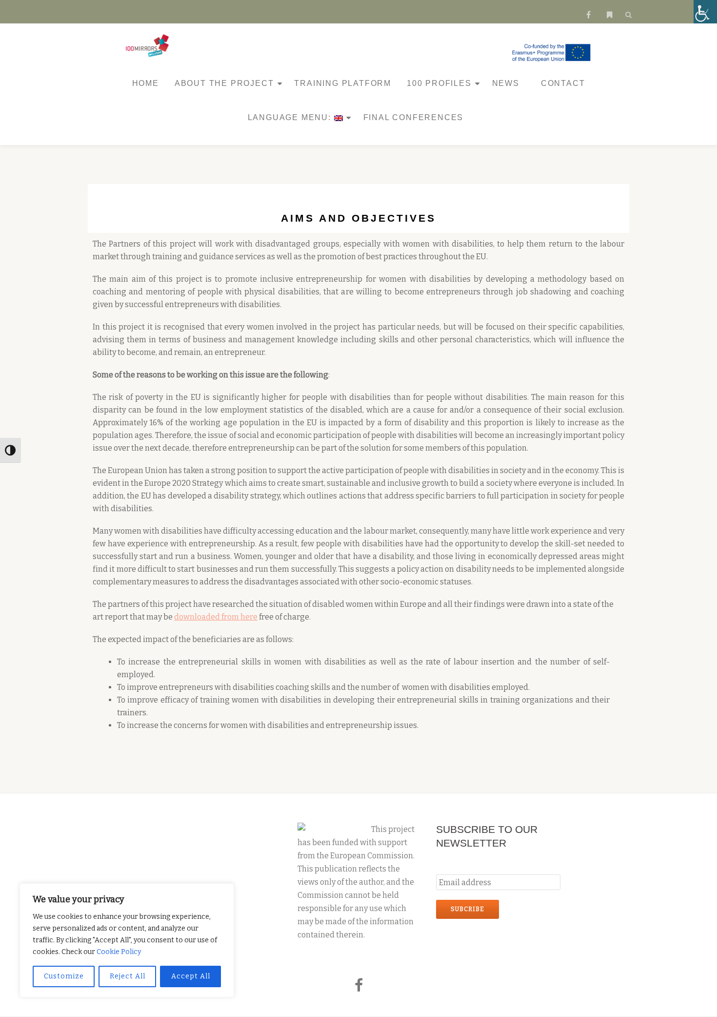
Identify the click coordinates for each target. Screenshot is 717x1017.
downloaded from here (216, 617)
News (505, 83)
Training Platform (342, 83)
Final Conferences (413, 117)
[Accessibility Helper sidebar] (705, 11)
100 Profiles (439, 83)
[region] (127, 940)
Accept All (190, 976)
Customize (64, 976)
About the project (224, 83)
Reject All (127, 976)
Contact (563, 83)
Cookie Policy (119, 952)
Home (145, 83)
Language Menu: (291, 117)
